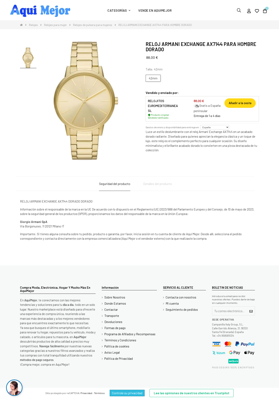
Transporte (111, 315)
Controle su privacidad (127, 393)
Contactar (111, 309)
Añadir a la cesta (240, 103)
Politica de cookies (116, 346)
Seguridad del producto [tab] (114, 184)
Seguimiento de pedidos (182, 309)
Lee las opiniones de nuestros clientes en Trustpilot (191, 393)
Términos (99, 393)
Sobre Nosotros (114, 297)
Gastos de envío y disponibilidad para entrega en (172, 127)
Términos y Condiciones (120, 340)
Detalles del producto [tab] (157, 184)
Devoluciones (113, 322)
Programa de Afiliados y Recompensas (129, 334)
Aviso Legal (112, 352)
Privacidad (86, 393)
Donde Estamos (115, 303)
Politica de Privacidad (118, 358)
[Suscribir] (251, 310)
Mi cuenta (172, 303)
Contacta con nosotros (181, 297)
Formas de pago (115, 328)
